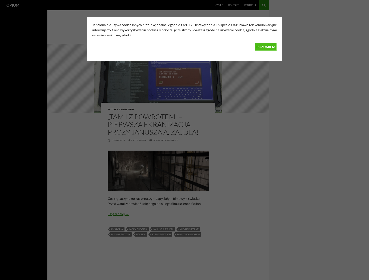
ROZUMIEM (265, 47)
